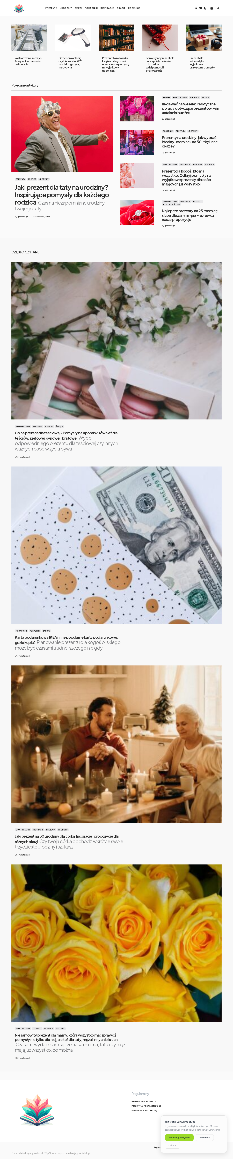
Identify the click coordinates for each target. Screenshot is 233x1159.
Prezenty (20, 179)
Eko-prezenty (180, 98)
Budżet (166, 98)
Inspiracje (185, 165)
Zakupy (46, 631)
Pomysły (197, 165)
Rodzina (49, 426)
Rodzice (32, 179)
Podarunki (21, 631)
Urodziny (44, 179)
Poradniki (168, 131)
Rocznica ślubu (171, 204)
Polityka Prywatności (146, 1106)
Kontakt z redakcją (144, 1110)
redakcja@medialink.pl (79, 1153)
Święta (59, 426)
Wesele (205, 98)
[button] (200, 8)
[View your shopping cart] (211, 8)
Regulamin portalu (144, 1101)
